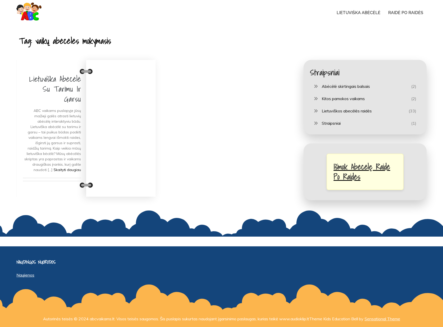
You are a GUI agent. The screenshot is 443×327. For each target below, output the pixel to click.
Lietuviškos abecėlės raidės (347, 110)
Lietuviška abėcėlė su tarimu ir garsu (55, 89)
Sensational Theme (382, 318)
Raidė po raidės (405, 12)
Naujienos (25, 275)
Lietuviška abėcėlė (358, 12)
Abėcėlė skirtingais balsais (346, 86)
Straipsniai (331, 123)
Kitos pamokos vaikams (343, 98)
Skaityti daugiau (67, 169)
